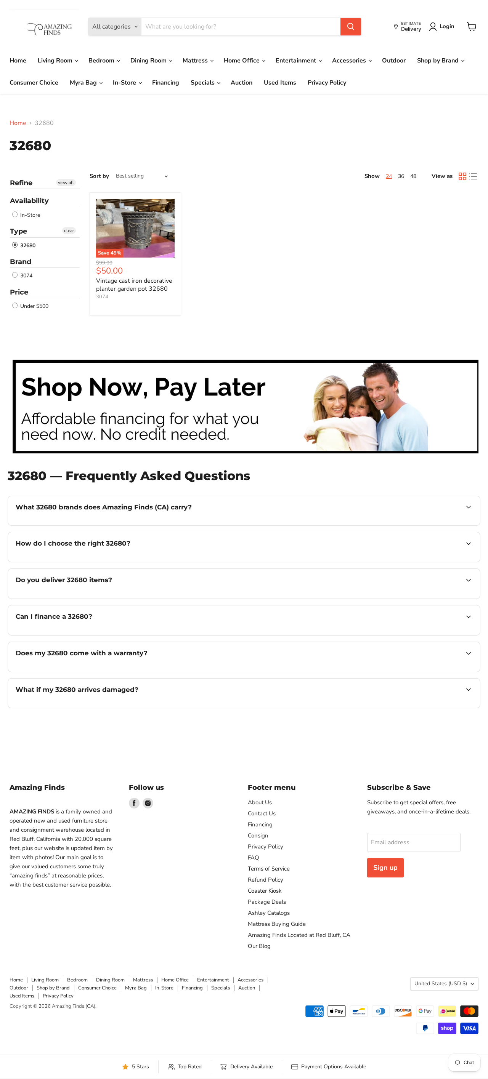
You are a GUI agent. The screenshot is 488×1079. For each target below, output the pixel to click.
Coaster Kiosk (265, 891)
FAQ (253, 857)
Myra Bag (84, 82)
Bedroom (102, 60)
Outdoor (394, 60)
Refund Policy (265, 880)
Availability (29, 201)
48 (413, 176)
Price (19, 292)
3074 (25, 276)
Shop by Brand (438, 60)
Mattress (196, 60)
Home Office (242, 60)
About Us (260, 802)
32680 (27, 245)
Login (447, 26)
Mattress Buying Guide (277, 924)
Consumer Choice (34, 82)
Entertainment (297, 60)
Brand (20, 262)
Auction (241, 82)
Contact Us (262, 813)
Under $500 (33, 306)
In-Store (125, 82)
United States (440, 983)
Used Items (280, 82)
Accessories (350, 60)
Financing (165, 82)
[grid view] (462, 176)
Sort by (99, 176)
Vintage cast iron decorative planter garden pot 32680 (134, 285)
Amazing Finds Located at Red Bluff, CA (299, 935)
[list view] (473, 176)
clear (69, 230)
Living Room (56, 60)
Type (18, 231)
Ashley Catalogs (269, 913)
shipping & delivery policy (429, 598)
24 (389, 176)
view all (66, 182)
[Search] (350, 26)
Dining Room (149, 60)
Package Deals (267, 902)
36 (401, 176)
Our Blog (259, 946)
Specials (203, 82)
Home (18, 60)
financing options (78, 634)
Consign (258, 835)
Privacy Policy (327, 82)
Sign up (385, 867)
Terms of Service (269, 868)
